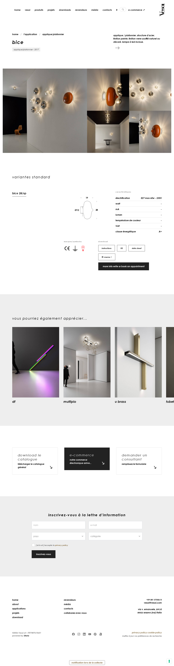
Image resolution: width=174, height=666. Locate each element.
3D (121, 248)
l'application (30, 34)
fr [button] (116, 10)
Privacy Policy (61, 545)
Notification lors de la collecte (87, 662)
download (17, 617)
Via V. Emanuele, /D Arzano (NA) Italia (150, 611)
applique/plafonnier (53, 34)
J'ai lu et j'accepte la (52, 545)
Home (15, 600)
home (17, 10)
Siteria (26, 635)
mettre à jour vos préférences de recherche (142, 636)
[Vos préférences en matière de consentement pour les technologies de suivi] (169, 661)
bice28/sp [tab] (19, 193)
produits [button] (39, 10)
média (94, 10)
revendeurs (81, 10)
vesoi (27, 10)
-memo (106, 256)
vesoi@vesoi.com (153, 602)
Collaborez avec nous (75, 613)
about (15, 604)
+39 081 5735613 (154, 600)
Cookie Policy (154, 632)
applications (19, 608)
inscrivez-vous (43, 554)
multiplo (69, 401)
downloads (65, 10)
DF (13, 401)
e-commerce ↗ (136, 10)
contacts (107, 10)
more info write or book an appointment (124, 266)
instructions (106, 248)
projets (51, 10)
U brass (120, 401)
